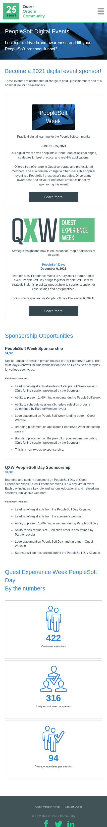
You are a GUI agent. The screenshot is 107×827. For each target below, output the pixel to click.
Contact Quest (73, 806)
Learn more (53, 197)
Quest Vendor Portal (47, 806)
